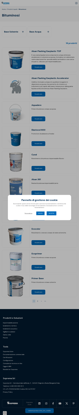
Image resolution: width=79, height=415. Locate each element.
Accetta (51, 213)
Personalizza (28, 213)
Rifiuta (40, 213)
